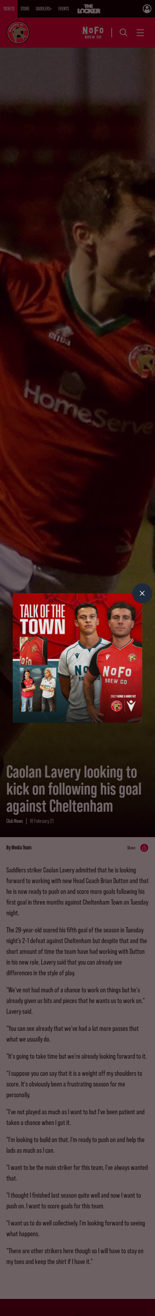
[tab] (142, 593)
